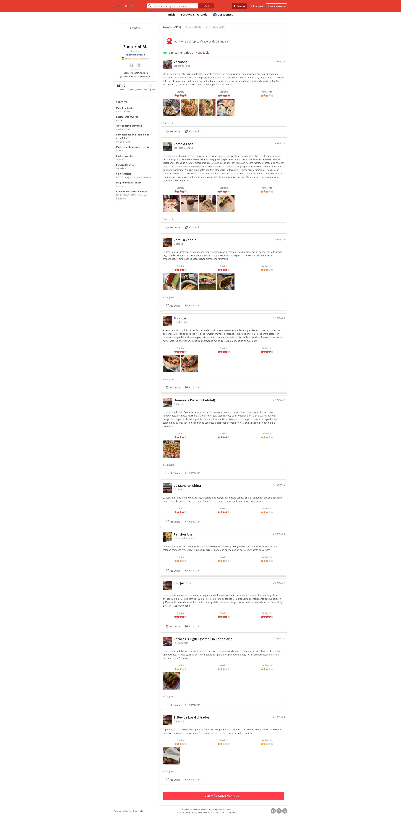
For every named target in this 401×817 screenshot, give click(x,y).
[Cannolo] (207, 203)
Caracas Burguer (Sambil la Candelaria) (203, 639)
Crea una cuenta (277, 6)
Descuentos (223, 14)
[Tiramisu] (171, 203)
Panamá (117, 811)
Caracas (240, 6)
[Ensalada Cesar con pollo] (207, 107)
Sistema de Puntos (206, 812)
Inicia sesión (257, 6)
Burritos (180, 318)
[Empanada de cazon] (171, 281)
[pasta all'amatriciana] (189, 107)
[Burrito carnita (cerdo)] (189, 363)
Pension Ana (183, 534)
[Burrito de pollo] (171, 363)
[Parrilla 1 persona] (171, 680)
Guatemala (138, 811)
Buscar (206, 6)
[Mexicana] (207, 281)
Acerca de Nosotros (202, 809)
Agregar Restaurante (186, 812)
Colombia (127, 811)
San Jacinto (182, 583)
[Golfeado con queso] (171, 755)
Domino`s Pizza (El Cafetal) (194, 400)
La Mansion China (187, 485)
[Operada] (189, 281)
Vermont (180, 62)
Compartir (194, 131)
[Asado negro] (225, 281)
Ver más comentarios (222, 796)
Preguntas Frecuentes (222, 809)
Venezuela (202, 52)
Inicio (172, 14)
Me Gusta (174, 131)
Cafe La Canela (185, 240)
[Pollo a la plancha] (225, 107)
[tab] (171, 27)
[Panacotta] (189, 203)
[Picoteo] (225, 203)
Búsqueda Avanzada (194, 14)
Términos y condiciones (226, 812)
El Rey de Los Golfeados (191, 717)
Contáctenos (186, 809)
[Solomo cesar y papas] (171, 107)
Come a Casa (183, 144)
